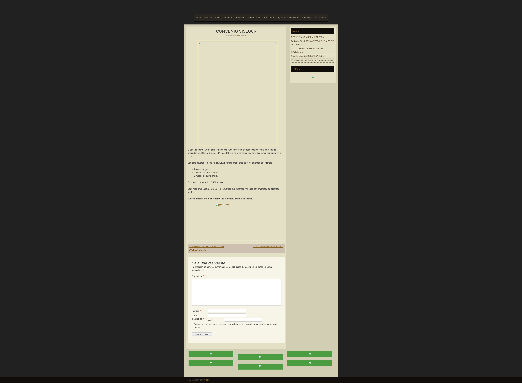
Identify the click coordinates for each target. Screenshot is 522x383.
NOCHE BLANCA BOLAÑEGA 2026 (307, 37)
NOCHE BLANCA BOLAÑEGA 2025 (307, 56)
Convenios (269, 17)
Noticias (208, 17)
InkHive (207, 380)
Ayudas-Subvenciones (288, 17)
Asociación (241, 17)
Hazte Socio (255, 17)
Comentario (198, 276)
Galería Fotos (320, 17)
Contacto (306, 17)
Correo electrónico (198, 317)
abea (244, 35)
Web (210, 320)
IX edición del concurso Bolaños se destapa (312, 60)
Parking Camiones (223, 17)
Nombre (196, 311)
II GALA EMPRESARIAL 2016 (268, 246)
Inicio (198, 17)
